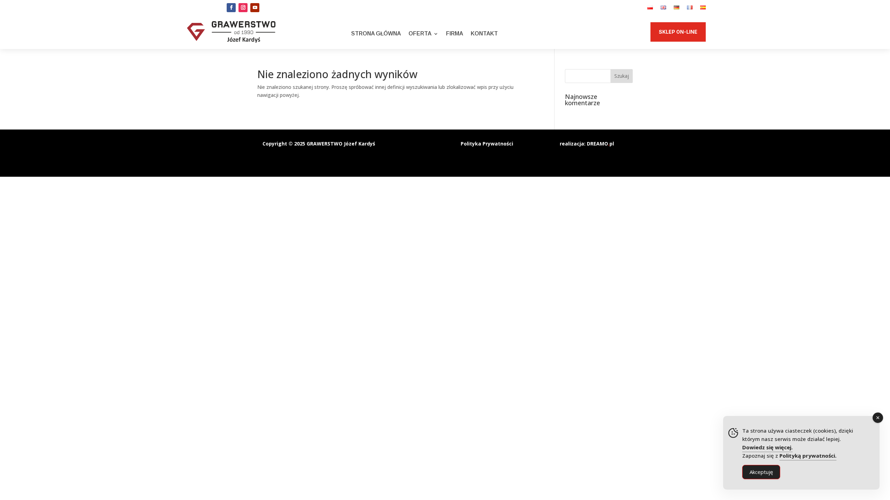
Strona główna (376, 33)
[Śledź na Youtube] (254, 7)
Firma (454, 33)
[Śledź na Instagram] (243, 7)
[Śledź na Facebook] (231, 7)
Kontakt (484, 33)
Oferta (419, 33)
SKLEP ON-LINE (678, 32)
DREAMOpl (600, 143)
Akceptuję (761, 471)
